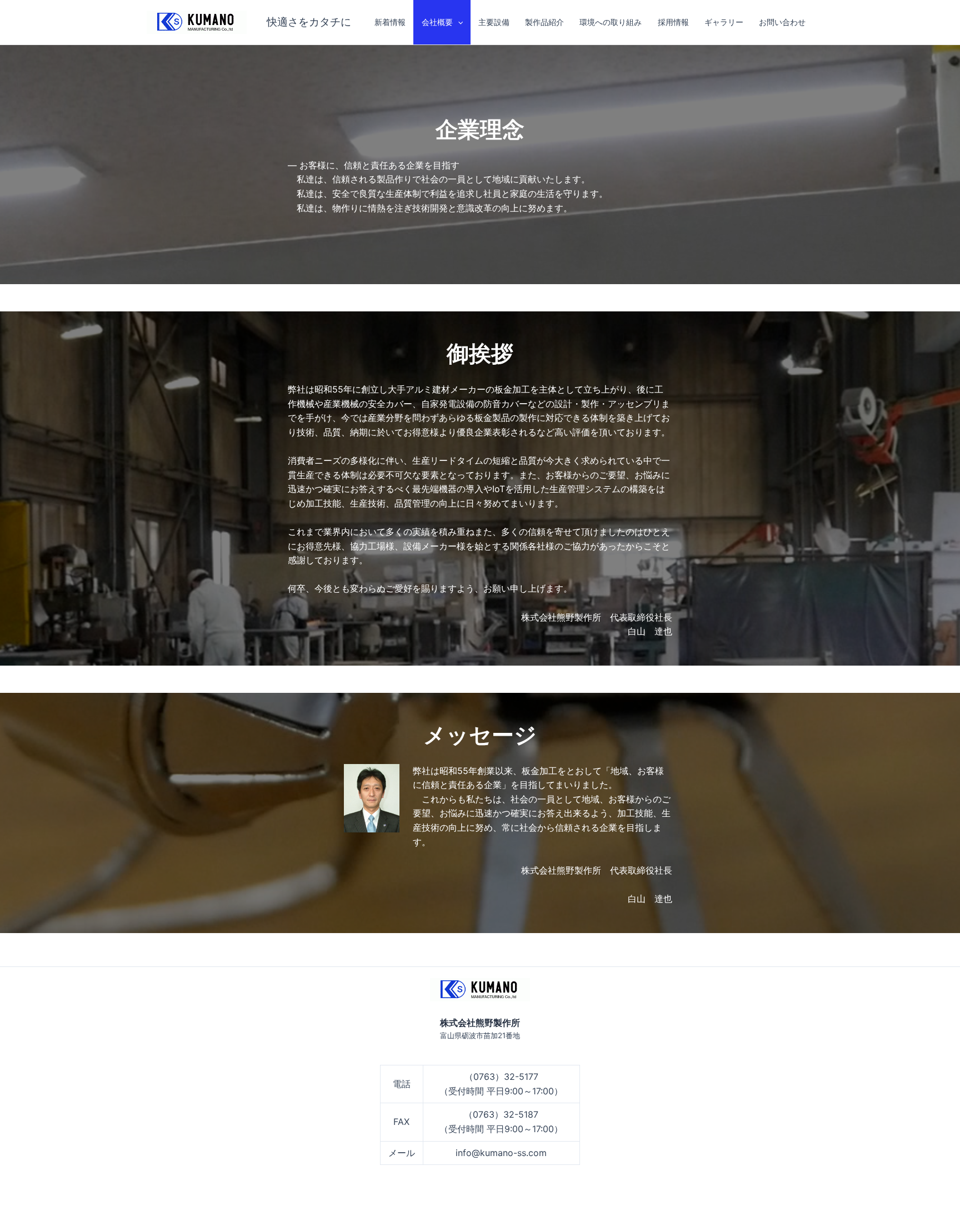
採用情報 (673, 22)
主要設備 (493, 22)
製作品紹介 (544, 22)
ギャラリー (723, 22)
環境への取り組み (610, 22)
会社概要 (437, 22)
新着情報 (390, 22)
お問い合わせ (782, 22)
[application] (458, 22)
